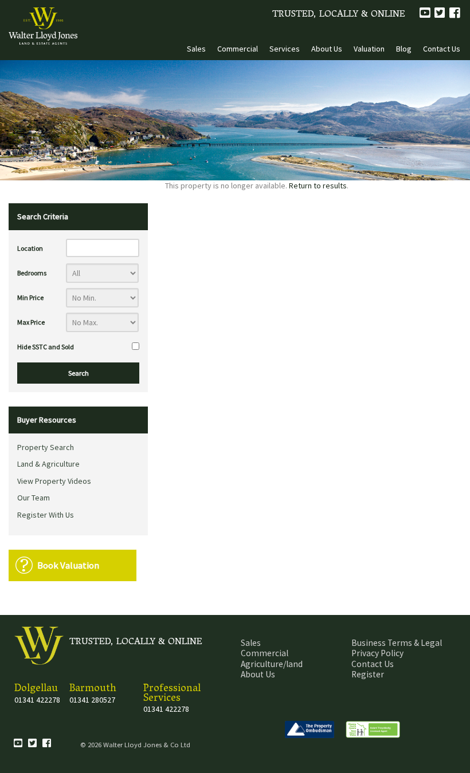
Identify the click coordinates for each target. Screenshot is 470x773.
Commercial (237, 49)
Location (30, 248)
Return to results (318, 185)
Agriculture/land (272, 663)
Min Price (30, 297)
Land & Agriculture (48, 464)
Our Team (33, 497)
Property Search (45, 447)
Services (284, 49)
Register (367, 674)
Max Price (31, 322)
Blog (404, 49)
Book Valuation (68, 565)
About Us (326, 49)
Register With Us (45, 515)
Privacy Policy (377, 653)
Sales (196, 49)
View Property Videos (54, 481)
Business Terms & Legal (396, 642)
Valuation (369, 49)
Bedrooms (31, 273)
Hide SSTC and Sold (45, 346)
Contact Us (441, 49)
